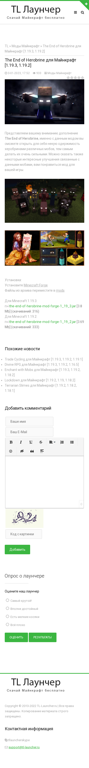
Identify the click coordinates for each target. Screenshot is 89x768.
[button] (10, 442)
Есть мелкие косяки (24, 617)
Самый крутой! (21, 600)
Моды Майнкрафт (59, 73)
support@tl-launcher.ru (24, 747)
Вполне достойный (24, 609)
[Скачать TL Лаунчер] (35, 12)
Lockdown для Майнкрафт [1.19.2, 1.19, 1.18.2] (40, 380)
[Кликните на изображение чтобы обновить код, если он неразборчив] (24, 527)
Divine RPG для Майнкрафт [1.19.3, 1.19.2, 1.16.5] (42, 364)
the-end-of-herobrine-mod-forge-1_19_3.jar (42, 306)
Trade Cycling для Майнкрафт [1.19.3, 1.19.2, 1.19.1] (44, 359)
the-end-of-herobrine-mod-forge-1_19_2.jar (42, 322)
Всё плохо (17, 625)
